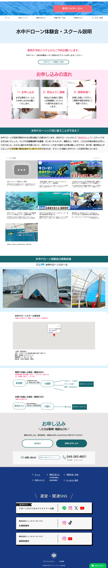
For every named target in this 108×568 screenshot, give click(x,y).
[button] (11, 158)
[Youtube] (70, 538)
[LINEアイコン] (64, 508)
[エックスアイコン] (76, 508)
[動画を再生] (21, 169)
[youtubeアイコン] (82, 508)
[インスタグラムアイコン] (70, 508)
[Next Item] (102, 288)
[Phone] (64, 457)
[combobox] (97, 158)
